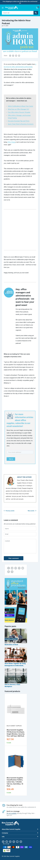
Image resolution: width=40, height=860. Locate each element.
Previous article (10, 511)
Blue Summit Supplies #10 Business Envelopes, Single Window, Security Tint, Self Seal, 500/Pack (16, 733)
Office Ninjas (11, 142)
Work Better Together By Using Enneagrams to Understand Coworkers (15, 664)
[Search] (35, 13)
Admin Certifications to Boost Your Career (20, 106)
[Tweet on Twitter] (16, 55)
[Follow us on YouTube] (22, 568)
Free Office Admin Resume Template (19, 112)
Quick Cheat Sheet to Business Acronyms (20, 124)
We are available (11, 813)
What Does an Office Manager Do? (18, 109)
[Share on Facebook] (10, 55)
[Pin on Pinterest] (13, 55)
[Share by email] (19, 55)
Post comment (14, 558)
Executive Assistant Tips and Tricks (18, 121)
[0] (37, 8)
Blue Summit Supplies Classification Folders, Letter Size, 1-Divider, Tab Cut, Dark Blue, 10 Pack (15, 782)
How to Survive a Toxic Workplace (12, 685)
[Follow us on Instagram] (15, 568)
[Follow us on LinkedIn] (8, 571)
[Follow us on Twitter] (12, 568)
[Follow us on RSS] (12, 571)
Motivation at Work (11, 644)
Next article (31, 511)
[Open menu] (3, 7)
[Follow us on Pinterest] (19, 568)
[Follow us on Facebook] (8, 568)
